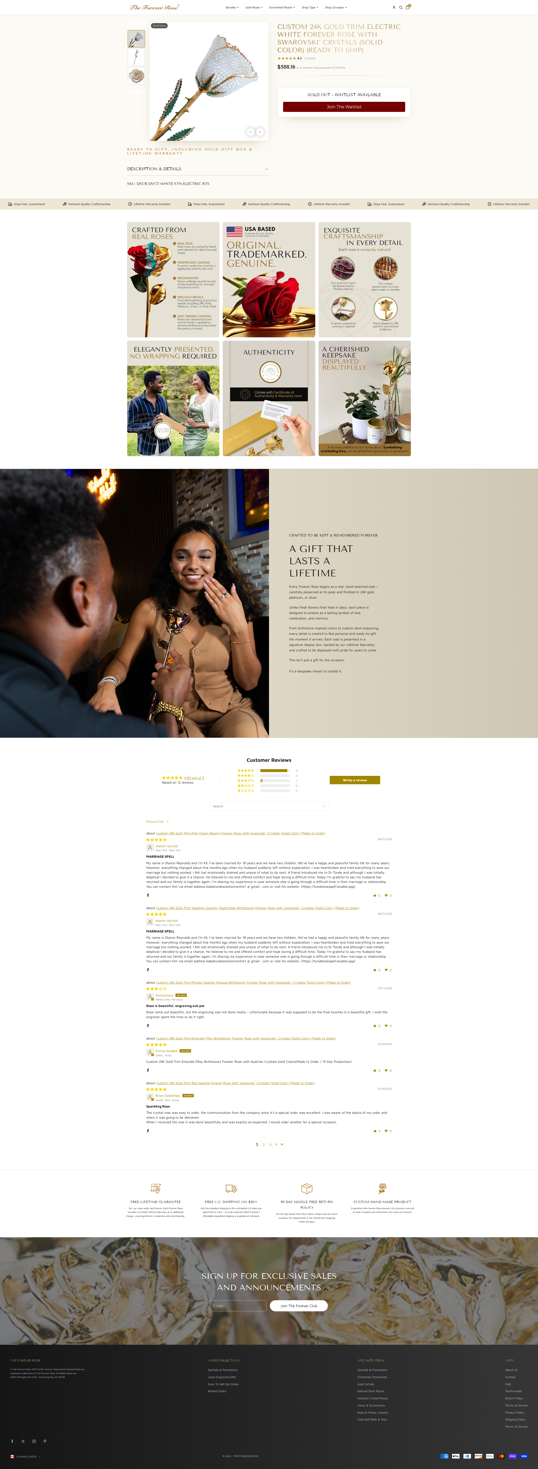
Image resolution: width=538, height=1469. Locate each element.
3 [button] (270, 1144)
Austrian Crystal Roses (372, 1398)
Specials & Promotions (223, 1370)
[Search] (401, 7)
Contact (510, 1377)
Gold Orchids (365, 1384)
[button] (246, 770)
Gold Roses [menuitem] (253, 7)
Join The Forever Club (299, 1306)
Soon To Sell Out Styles (223, 1384)
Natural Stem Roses (370, 1391)
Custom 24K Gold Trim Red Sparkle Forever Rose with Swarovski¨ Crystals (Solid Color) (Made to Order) (235, 1083)
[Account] (394, 7)
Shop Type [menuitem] (308, 7)
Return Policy (514, 1398)
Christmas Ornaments (372, 1377)
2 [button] (264, 1144)
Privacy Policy (514, 1412)
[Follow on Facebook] (12, 1441)
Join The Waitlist (344, 106)
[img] (156, 840)
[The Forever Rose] (154, 7)
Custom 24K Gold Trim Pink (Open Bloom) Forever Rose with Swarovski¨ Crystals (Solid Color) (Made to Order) (241, 833)
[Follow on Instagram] (34, 1441)
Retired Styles (217, 1391)
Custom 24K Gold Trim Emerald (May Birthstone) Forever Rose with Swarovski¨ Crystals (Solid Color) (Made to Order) (246, 1038)
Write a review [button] (355, 780)
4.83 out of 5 (194, 778)
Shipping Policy (515, 1419)
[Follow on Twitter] (23, 1441)
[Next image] (260, 132)
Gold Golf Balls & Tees (372, 1419)
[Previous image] (250, 132)
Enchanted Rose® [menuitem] (280, 7)
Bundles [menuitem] (231, 7)
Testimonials (513, 1391)
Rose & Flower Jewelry (372, 1412)
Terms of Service (516, 1405)
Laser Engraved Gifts (222, 1377)
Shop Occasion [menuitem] (334, 7)
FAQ (508, 1384)
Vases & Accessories (371, 1405)
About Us (511, 1370)
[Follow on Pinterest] (45, 1441)
